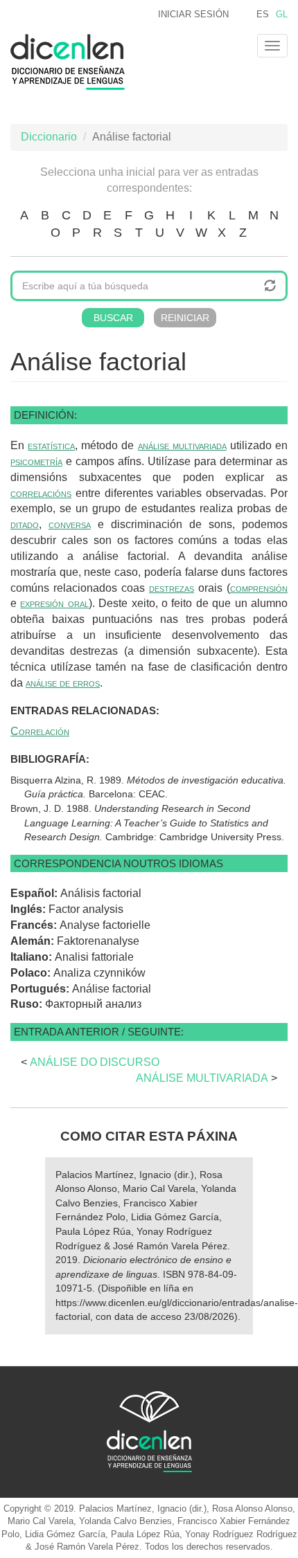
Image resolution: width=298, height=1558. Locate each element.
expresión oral (54, 603)
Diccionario (49, 137)
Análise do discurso (94, 1062)
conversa (70, 524)
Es (262, 14)
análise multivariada (182, 445)
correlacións (40, 493)
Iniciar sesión (193, 14)
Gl (282, 14)
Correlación (39, 731)
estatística (51, 445)
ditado (24, 524)
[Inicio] (67, 62)
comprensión (259, 588)
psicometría (36, 461)
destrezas (171, 588)
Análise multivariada (202, 1078)
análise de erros (63, 683)
